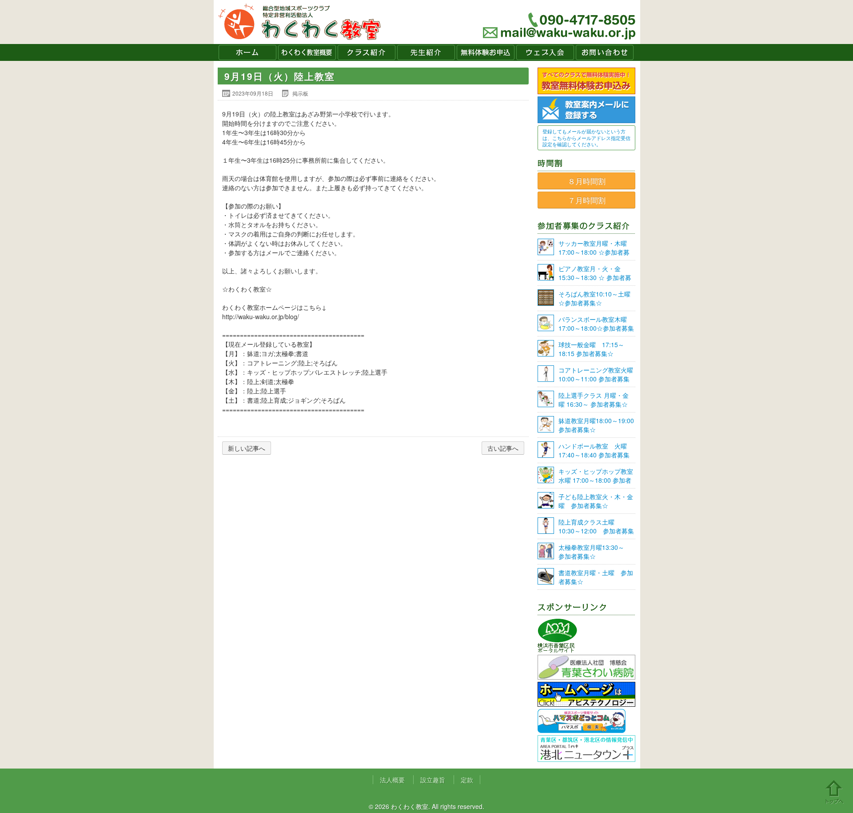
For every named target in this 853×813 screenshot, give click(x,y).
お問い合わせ (605, 52)
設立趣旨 (432, 779)
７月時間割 (587, 200)
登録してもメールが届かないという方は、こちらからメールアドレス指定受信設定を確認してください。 (586, 138)
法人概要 (392, 779)
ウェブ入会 (545, 52)
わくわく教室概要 (307, 52)
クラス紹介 (366, 52)
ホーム (247, 52)
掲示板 (300, 93)
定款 (467, 779)
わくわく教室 (300, 22)
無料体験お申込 (485, 52)
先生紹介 (426, 52)
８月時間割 (587, 181)
